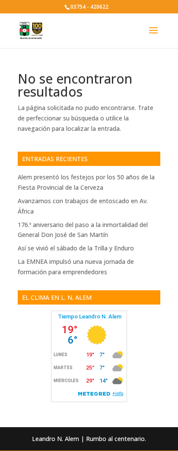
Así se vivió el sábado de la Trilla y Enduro (76, 248)
